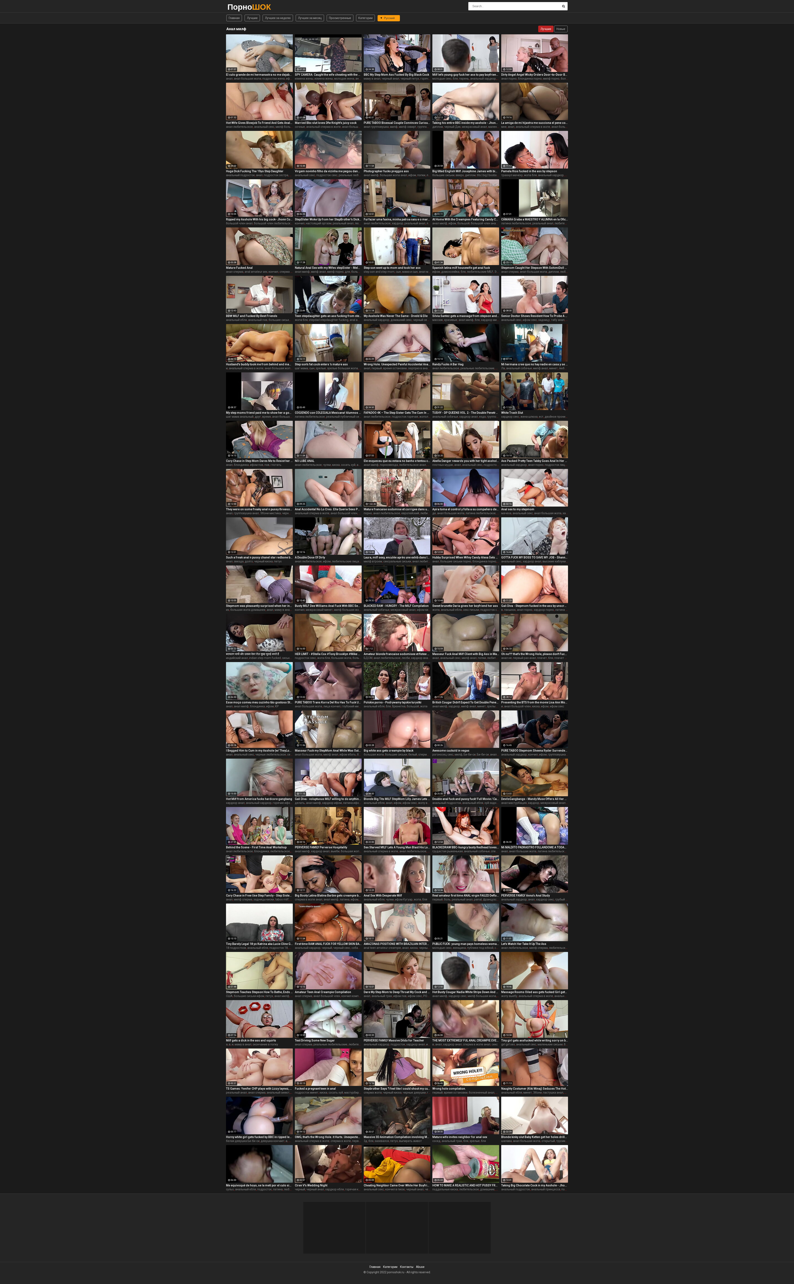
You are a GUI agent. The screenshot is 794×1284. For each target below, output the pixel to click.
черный (287, 513)
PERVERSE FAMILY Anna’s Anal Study (525, 895)
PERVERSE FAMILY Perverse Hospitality (321, 847)
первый (377, 368)
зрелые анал (495, 706)
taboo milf (282, 899)
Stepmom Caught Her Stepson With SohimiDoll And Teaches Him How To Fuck (534, 267)
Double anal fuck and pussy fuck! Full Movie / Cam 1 (465, 799)
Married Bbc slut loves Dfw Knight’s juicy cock (325, 122)
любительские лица (345, 561)
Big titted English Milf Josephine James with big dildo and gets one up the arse (465, 171)
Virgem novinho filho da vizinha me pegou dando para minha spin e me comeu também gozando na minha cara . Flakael (328, 171)
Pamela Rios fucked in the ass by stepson (529, 171)
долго (249, 561)
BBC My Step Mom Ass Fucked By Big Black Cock (396, 74)
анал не (506, 658)
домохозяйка (450, 271)
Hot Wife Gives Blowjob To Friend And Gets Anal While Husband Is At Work (259, 122)
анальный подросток (240, 175)
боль (447, 899)
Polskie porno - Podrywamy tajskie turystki (392, 702)
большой (567, 78)
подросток (398, 1044)
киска (336, 464)
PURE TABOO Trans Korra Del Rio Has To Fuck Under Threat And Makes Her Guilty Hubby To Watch (328, 702)
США (229, 996)
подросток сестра (276, 175)
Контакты (406, 1266)
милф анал (318, 271)
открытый (548, 1141)
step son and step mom (379, 271)
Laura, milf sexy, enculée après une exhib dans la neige (397, 557)
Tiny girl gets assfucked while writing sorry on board (534, 1040)
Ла (503, 368)
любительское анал (412, 464)
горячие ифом (430, 78)
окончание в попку (265, 1044)
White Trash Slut (512, 412)
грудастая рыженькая (447, 851)
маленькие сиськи (550, 1044)
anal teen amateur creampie (382, 947)
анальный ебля (236, 320)
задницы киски (264, 899)
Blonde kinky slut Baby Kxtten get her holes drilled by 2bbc (534, 1137)
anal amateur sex (256, 271)
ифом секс (530, 320)
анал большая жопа (247, 78)
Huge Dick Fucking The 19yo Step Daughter (254, 171)
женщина (459, 947)
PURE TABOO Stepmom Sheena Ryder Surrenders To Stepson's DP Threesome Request (534, 750)
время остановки (395, 368)
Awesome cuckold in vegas (450, 750)
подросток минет (306, 1092)
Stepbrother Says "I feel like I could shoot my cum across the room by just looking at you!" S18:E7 (397, 1088)
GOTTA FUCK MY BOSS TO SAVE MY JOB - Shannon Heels (534, 557)
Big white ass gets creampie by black (388, 750)
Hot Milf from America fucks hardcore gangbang (259, 799)
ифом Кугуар (404, 899)
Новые (560, 29)
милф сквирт (407, 126)
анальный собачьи (519, 368)
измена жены (304, 78)
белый (412, 754)
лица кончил (332, 706)
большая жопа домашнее (247, 609)
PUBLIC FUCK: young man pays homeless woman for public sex (465, 944)
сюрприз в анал (418, 368)
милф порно (551, 78)
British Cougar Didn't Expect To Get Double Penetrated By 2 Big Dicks (465, 702)
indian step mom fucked (265, 658)
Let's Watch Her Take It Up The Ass (523, 944)
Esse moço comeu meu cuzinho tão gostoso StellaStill (259, 702)
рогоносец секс (442, 754)
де (434, 513)
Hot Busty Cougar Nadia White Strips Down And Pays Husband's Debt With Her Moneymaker (465, 992)
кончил (300, 223)
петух (278, 561)
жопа (436, 609)
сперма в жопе (341, 1141)
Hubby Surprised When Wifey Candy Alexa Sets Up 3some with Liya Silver (465, 557)
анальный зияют (278, 1092)
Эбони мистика (270, 513)
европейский (410, 513)
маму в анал (372, 78)
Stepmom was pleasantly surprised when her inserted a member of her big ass (259, 605)
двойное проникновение (561, 416)
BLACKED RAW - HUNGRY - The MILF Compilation (396, 605)
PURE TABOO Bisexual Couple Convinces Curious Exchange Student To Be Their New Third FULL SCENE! (397, 122)
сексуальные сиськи (397, 561)
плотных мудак (442, 464)
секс (498, 947)
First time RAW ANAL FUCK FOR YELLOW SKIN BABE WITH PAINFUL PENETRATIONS (328, 944)
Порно (238, 7)
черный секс (421, 320)
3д (365, 1141)
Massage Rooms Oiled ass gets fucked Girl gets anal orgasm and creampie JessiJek (534, 992)
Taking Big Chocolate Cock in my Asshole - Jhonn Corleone (534, 1185)
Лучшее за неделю (278, 18)
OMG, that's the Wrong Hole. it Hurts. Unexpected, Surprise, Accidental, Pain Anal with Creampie (328, 1137)
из (227, 609)
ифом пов (256, 464)
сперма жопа (373, 1092)
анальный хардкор (483, 78)
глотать (276, 464)
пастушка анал (553, 1092)
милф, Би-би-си (465, 754)
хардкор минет (491, 320)
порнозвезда (389, 464)
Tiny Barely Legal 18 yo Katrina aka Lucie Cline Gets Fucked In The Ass (259, 944)
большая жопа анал (393, 175)
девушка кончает (273, 1141)
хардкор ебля (334, 1189)
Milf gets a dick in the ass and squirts (251, 1040)
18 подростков (236, 947)
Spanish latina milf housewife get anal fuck (461, 267)
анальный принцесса (545, 1189)
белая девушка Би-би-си (242, 1141)
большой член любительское (274, 223)
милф (394, 126)
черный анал (390, 78)
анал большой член (564, 126)
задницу (544, 320)
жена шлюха (529, 416)
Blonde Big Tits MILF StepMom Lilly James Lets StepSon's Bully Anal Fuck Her (397, 799)
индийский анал (237, 658)
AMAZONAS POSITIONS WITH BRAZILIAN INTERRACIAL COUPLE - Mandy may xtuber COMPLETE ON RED (397, 944)
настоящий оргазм (318, 223)
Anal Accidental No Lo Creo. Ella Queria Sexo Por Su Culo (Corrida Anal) (328, 509)
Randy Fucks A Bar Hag (448, 364)
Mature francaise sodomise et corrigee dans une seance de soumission (397, 509)
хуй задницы (493, 803)
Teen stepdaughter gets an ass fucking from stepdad (328, 316)
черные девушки (414, 1092)
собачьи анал (361, 947)
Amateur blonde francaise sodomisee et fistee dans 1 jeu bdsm (397, 654)
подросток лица (556, 464)
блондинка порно (530, 78)
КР (277, 706)
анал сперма (234, 271)
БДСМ (368, 658)
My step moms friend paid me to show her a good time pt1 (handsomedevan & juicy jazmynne (259, 412)
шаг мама (301, 368)
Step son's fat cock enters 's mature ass (321, 364)
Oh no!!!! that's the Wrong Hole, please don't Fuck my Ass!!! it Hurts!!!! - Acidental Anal (534, 654)
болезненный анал (481, 1092)
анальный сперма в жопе (323, 126)
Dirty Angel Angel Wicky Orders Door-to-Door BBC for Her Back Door (534, 74)
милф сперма (243, 899)
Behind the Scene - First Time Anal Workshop (256, 847)
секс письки (471, 609)
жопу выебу (426, 803)
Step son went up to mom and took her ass (392, 267)
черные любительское (270, 754)
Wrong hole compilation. (449, 1088)
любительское (280, 851)
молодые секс (442, 78)
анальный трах (382, 996)
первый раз (360, 1141)
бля (455, 78)
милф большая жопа (290, 126)
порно (368, 513)
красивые (450, 320)
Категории (365, 18)
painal (478, 899)
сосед (436, 1141)
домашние (487, 1189)
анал (229, 78)
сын (398, 271)
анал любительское (239, 126)
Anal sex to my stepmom (517, 509)
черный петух (410, 78)
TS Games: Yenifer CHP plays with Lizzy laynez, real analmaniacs (259, 1088)
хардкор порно (544, 609)
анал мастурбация (514, 803)
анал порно (509, 78)
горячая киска (355, 1189)
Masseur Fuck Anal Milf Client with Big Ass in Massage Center (465, 654)
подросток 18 (278, 947)
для (347, 271)
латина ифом (352, 803)
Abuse (420, 1266)
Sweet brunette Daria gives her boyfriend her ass (465, 605)
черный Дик (452, 126)
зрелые (321, 368)
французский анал (495, 899)
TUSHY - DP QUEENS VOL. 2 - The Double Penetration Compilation (465, 412)
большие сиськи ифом (284, 320)
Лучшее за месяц (310, 18)
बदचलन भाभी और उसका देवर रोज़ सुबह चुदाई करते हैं (252, 654)
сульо (230, 1189)
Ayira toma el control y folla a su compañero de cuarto (465, 509)
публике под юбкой (480, 947)
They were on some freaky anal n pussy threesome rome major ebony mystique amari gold (259, 509)
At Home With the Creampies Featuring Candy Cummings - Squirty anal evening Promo (465, 219)
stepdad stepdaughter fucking (328, 320)
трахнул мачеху (512, 175)
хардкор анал (468, 416)
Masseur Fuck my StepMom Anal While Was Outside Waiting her (328, 750)
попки (421, 175)
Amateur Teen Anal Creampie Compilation (323, 992)
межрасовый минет (319, 609)
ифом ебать (348, 754)
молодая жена (344, 78)
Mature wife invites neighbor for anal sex (459, 1137)
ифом (412, 175)
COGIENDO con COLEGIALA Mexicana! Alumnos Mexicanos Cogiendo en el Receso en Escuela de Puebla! (328, 412)
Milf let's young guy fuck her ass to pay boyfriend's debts (465, 74)
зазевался (382, 1141)
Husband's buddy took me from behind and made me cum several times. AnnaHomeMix (259, 364)
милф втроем (373, 561)
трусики (561, 1141)
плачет (542, 658)
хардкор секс (510, 416)
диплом (437, 126)
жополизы (426, 416)
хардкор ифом (332, 803)
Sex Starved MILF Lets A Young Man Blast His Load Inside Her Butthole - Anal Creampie (397, 847)
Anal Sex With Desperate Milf (383, 895)
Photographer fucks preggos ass (386, 171)
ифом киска (425, 609)
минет (553, 368)
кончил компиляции (355, 996)
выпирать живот (410, 1141)
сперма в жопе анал (308, 899)
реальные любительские (356, 175)
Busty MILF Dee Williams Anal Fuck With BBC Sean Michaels (328, 605)
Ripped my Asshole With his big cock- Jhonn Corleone (259, 219)
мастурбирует (354, 1092)
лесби (406, 658)
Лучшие (252, 18)
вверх (460, 175)
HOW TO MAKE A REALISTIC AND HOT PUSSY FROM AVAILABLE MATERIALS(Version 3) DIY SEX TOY (465, 1185)
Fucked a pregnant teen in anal (315, 1088)
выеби (335, 851)
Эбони (498, 271)
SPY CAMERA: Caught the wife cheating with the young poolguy (328, 74)
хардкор (397, 223)
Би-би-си (483, 754)
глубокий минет (352, 706)
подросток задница (497, 464)
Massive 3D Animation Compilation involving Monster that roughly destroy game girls (397, 1137)
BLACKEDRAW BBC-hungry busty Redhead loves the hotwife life (465, 847)
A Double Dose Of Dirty (310, 557)
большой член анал (239, 223)
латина (344, 899)
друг (258, 416)
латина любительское (516, 223)
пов (266, 464)
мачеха (506, 513)
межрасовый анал (474, 126)
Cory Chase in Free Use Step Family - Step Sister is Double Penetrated (259, 895)
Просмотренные (340, 18)
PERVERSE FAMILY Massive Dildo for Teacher (394, 1040)
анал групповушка (376, 126)
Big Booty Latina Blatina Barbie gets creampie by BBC (328, 895)
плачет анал (562, 658)
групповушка (557, 754)
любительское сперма (564, 947)
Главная (234, 18)
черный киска (263, 561)
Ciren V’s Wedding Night (311, 1185)
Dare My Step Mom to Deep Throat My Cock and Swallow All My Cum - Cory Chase (397, 992)
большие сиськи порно (455, 561)
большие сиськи (443, 175)
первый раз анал (524, 658)
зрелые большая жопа (342, 368)
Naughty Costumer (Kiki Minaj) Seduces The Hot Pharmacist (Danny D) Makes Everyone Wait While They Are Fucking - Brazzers (534, 1088)
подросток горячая (405, 416)
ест (541, 416)
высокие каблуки (554, 561)
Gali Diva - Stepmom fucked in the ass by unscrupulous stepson (534, 605)
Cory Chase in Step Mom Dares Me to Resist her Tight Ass (259, 461)
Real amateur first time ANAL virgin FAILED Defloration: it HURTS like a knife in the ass (465, 895)
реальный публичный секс (344, 416)
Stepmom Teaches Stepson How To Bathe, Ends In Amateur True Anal (259, 992)
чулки (327, 464)
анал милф (371, 175)
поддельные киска (445, 1189)
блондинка (241, 464)
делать (300, 803)
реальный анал (343, 223)
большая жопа (341, 658)
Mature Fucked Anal (239, 267)
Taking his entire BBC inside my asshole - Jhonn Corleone (465, 122)
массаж (437, 320)
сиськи (286, 658)
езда (482, 416)
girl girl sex (508, 1044)
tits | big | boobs (487, 175)
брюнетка (398, 706)
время (266, 416)
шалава (506, 1141)
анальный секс (264, 126)
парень (464, 78)
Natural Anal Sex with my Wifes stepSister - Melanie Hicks (328, 267)
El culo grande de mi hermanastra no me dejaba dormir (259, 74)
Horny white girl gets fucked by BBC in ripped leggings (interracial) (259, 1137)
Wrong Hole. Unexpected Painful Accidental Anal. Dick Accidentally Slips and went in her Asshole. (397, 364)
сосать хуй (348, 464)
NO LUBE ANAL (304, 461)
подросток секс (326, 175)
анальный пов (257, 320)
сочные (300, 126)
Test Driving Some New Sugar (315, 1040)
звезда (239, 561)
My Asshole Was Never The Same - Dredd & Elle (396, 316)
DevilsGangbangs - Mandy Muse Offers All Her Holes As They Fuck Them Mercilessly (534, 799)
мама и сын (410, 271)
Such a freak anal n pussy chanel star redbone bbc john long (259, 557)
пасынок (510, 609)
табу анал (557, 320)
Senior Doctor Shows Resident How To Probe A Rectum (534, 316)
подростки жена (273, 78)
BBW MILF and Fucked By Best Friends (251, 316)
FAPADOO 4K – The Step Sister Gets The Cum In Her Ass (397, 412)
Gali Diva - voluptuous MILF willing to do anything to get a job (328, 799)
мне (504, 126)
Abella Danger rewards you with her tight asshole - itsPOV (465, 461)
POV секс (429, 996)
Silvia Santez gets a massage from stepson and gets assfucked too (465, 316)
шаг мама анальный (240, 416)
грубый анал (563, 899)
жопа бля (530, 175)
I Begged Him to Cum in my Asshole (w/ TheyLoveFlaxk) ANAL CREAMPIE (259, 750)
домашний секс (401, 320)
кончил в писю (395, 1189)
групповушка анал (429, 126)
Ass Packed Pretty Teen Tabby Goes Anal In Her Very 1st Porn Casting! (534, 461)
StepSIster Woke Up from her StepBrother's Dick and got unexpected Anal (328, 219)
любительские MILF (480, 271)
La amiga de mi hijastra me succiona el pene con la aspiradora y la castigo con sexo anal (534, 122)
